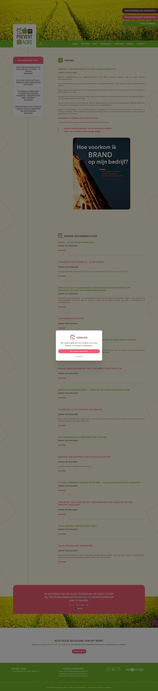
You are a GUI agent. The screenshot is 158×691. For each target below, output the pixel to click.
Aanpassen (79, 356)
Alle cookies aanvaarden (79, 351)
